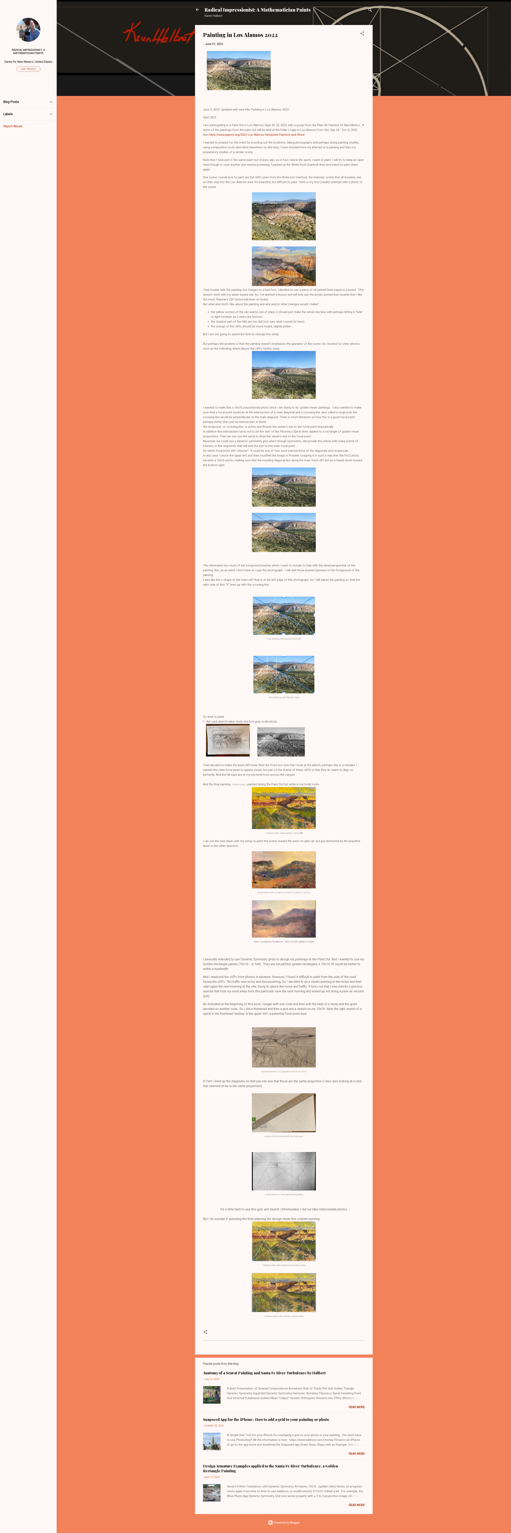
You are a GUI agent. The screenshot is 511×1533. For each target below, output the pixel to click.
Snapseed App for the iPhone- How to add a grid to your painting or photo (266, 1419)
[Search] (370, 11)
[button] (362, 34)
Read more (357, 1407)
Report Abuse (12, 126)
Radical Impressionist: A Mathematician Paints (258, 9)
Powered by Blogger (286, 1522)
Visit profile (28, 69)
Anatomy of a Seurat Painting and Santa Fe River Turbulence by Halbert (264, 1373)
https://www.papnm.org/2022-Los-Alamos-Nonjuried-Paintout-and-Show (257, 135)
